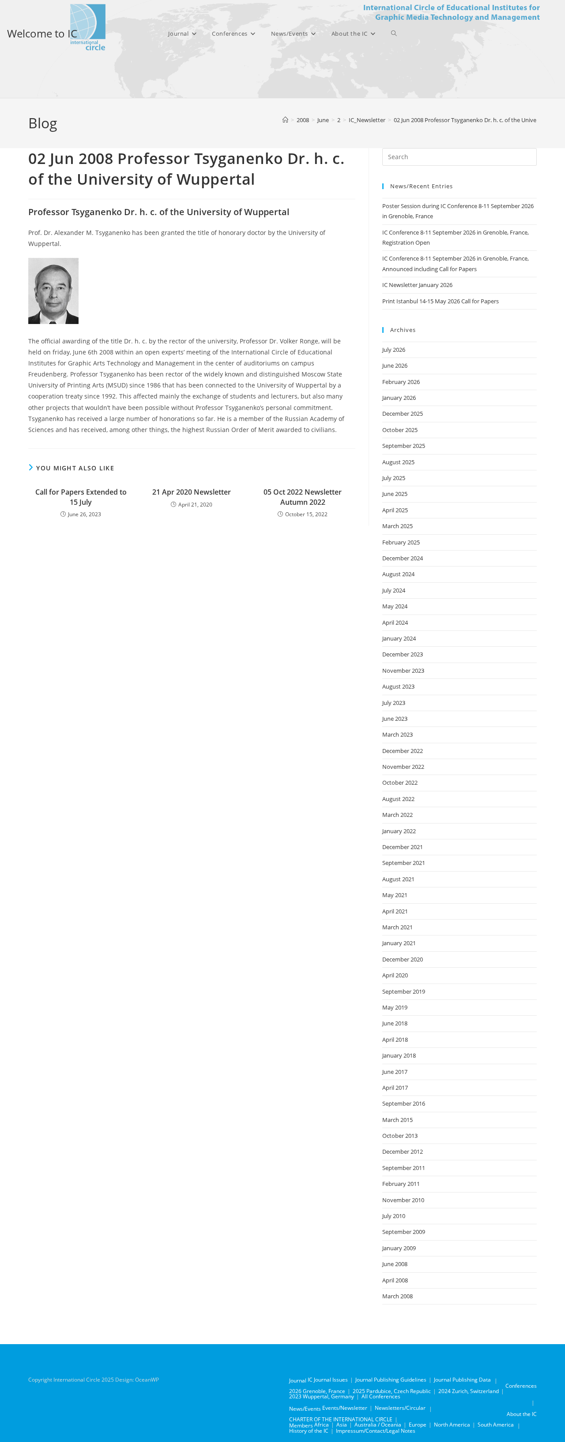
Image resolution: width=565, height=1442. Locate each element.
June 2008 (394, 1264)
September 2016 (403, 1103)
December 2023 (402, 654)
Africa (321, 1424)
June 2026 (394, 365)
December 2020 (402, 959)
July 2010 (393, 1216)
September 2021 (403, 863)
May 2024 (394, 606)
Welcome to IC (42, 33)
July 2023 (393, 703)
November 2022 (403, 767)
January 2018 (399, 1055)
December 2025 (402, 413)
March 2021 (397, 927)
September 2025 (403, 446)
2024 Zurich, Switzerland (468, 1391)
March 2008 (397, 1296)
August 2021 (398, 879)
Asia (341, 1424)
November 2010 (403, 1200)
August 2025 (398, 462)
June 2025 (394, 494)
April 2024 (395, 622)
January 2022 (399, 831)
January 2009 (399, 1248)
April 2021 (395, 911)
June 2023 (394, 719)
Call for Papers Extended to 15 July (81, 497)
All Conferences (381, 1396)
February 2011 (401, 1184)
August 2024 (398, 574)
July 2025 (393, 478)
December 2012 (402, 1151)
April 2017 (395, 1088)
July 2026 (393, 350)
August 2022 (398, 799)
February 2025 (401, 542)
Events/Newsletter (344, 1408)
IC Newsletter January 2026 (417, 285)
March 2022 (397, 815)
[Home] (285, 120)
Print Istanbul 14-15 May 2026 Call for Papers (440, 301)
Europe (417, 1424)
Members (301, 1425)
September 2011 (403, 1168)
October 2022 (400, 782)
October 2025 (400, 430)
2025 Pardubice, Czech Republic (392, 1391)
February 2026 (401, 382)
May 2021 (394, 895)
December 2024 (402, 558)
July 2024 (393, 590)
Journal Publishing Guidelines (390, 1379)
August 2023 (398, 686)
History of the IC (308, 1431)
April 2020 (395, 975)
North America (452, 1424)
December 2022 (402, 751)
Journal (297, 1380)
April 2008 (395, 1280)
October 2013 (400, 1136)
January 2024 (399, 638)
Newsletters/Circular (400, 1408)
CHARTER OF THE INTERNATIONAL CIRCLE (340, 1419)
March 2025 (397, 526)
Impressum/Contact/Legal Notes (375, 1431)
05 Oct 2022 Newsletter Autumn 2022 (303, 497)
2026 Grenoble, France (317, 1391)
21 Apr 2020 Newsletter (191, 492)
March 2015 (397, 1120)
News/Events (305, 1408)
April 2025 (395, 510)
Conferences (521, 1386)
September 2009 (403, 1232)
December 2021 (402, 847)
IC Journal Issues (328, 1379)
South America (496, 1424)
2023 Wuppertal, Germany (321, 1396)
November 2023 (403, 670)
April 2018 (395, 1039)
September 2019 (403, 991)
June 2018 (394, 1023)
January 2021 (399, 943)
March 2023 (397, 734)
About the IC (522, 1414)
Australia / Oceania (377, 1424)
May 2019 (394, 1007)
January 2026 (399, 398)
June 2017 (394, 1072)
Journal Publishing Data (462, 1379)
